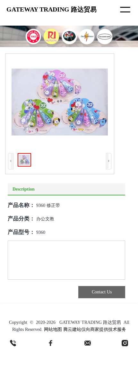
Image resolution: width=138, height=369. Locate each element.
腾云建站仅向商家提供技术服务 (94, 329)
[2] (50, 343)
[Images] (60, 102)
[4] (125, 343)
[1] (13, 343)
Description (24, 189)
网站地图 (53, 329)
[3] (88, 343)
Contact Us (102, 292)
